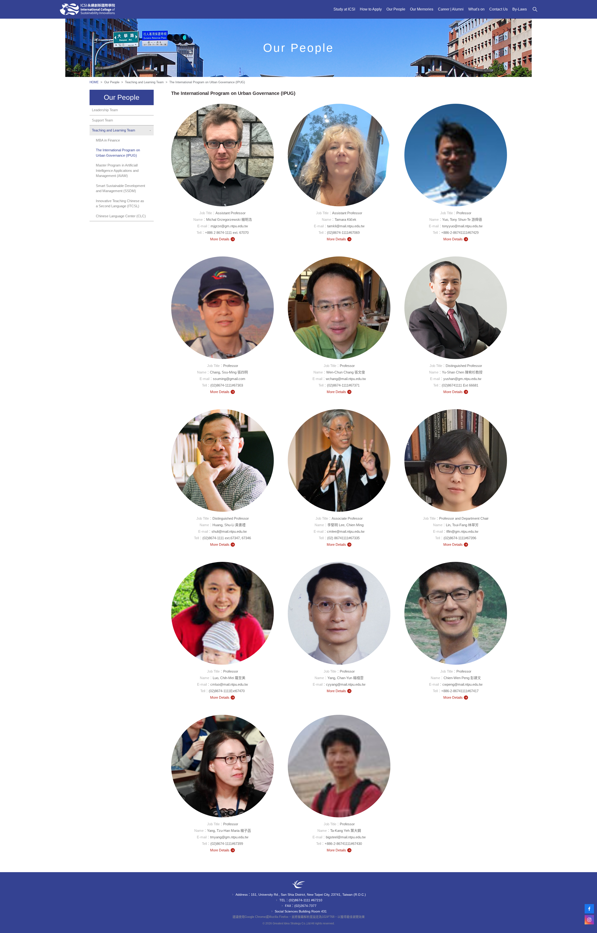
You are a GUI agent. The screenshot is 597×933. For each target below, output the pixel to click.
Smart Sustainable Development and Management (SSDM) (120, 188)
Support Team (102, 120)
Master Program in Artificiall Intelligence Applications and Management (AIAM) (117, 170)
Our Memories (421, 9)
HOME (95, 82)
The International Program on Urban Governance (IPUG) (118, 152)
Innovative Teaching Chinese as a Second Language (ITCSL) (120, 203)
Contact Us (498, 9)
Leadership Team (105, 110)
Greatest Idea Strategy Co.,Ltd (292, 923)
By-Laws (519, 9)
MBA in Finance (108, 140)
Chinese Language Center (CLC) (121, 216)
